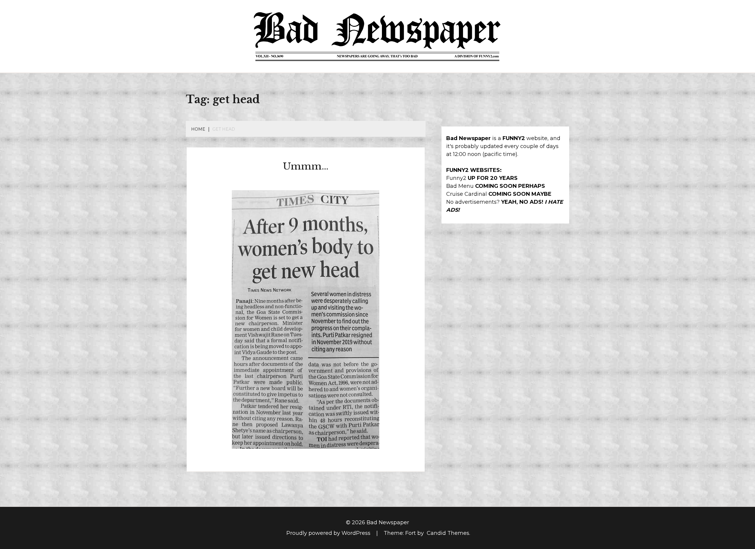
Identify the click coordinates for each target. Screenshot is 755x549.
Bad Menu (460, 186)
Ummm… (306, 166)
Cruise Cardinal (466, 194)
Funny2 (456, 178)
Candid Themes (448, 533)
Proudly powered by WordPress (329, 533)
